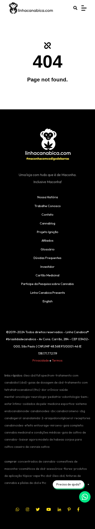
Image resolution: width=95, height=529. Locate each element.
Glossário (48, 249)
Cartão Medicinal (47, 275)
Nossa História (47, 197)
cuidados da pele (34, 404)
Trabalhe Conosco (47, 206)
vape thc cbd (42, 476)
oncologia (22, 397)
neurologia (38, 397)
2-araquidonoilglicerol (57, 418)
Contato (47, 215)
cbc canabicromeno (64, 411)
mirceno (56, 425)
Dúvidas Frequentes (47, 258)
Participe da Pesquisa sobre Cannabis (47, 284)
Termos (57, 360)
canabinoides (39, 411)
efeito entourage (37, 425)
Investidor (47, 267)
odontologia (71, 397)
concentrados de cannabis (36, 461)
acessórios (54, 469)
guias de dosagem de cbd (45, 382)
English (48, 301)
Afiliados (47, 240)
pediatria (54, 397)
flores (68, 469)
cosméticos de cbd (32, 469)
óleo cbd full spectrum (38, 375)
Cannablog (47, 223)
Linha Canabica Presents (47, 293)
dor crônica (50, 390)
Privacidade (40, 360)
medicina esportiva (61, 404)
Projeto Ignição (47, 232)
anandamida (31, 418)
